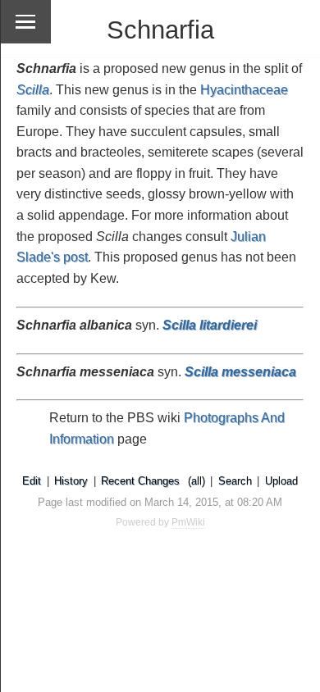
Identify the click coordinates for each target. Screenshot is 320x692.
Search (235, 481)
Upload (281, 481)
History (71, 481)
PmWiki (188, 522)
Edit (31, 481)
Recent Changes (140, 481)
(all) (196, 481)
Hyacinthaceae (244, 90)
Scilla (32, 90)
